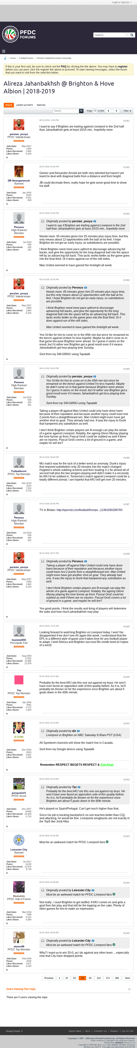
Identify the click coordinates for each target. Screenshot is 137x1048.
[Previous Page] (108, 111)
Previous (49, 978)
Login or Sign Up (120, 2)
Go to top (127, 1031)
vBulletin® (119, 1043)
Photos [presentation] (41, 105)
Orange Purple (13, 1031)
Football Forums (26, 58)
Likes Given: (12, 153)
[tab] (9, 105)
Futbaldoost (18, 471)
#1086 (126, 458)
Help (87, 1031)
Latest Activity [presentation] (24, 105)
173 (108, 978)
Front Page (75, 1031)
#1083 (126, 214)
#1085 (126, 369)
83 (90, 978)
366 (117, 978)
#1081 (126, 121)
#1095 (126, 933)
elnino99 (19, 946)
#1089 (126, 626)
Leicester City (19, 849)
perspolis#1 (19, 792)
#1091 (126, 723)
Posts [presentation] (9, 105)
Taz (19, 690)
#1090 (126, 677)
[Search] (132, 35)
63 (74, 978)
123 (99, 978)
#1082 (126, 167)
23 (66, 978)
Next (127, 978)
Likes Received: (14, 151)
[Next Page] (116, 111)
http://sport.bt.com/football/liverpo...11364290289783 (89, 509)
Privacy (114, 1031)
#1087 (126, 504)
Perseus (19, 227)
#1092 (126, 779)
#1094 (126, 883)
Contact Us (100, 1031)
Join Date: (11, 146)
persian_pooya (19, 134)
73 (82, 978)
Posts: (9, 148)
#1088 (126, 554)
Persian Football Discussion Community (54, 58)
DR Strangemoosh (19, 180)
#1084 (126, 280)
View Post (94, 221)
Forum (13, 58)
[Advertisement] (68, 13)
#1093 (126, 836)
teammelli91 (19, 639)
